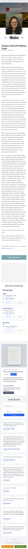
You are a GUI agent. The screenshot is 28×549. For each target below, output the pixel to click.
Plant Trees (20, 302)
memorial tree (17, 246)
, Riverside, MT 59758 (10, 327)
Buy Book (14, 374)
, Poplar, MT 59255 (9, 299)
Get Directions (8, 302)
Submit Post (14, 415)
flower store (12, 248)
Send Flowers (19, 330)
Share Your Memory (8, 392)
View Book (6, 374)
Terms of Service (18, 543)
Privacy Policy (10, 543)
